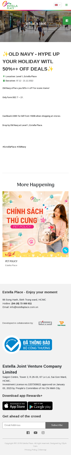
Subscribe (57, 425)
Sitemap (42, 450)
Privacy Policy (31, 450)
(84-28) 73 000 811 (21, 303)
